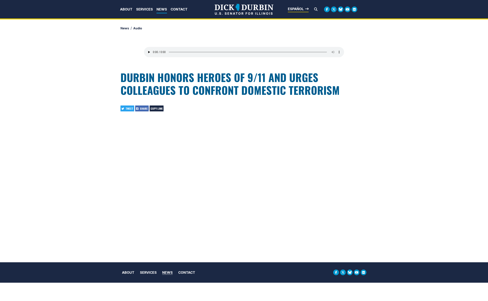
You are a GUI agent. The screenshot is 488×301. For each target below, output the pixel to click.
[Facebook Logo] (327, 9)
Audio (137, 28)
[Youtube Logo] (347, 9)
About (126, 9)
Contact (179, 9)
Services (144, 9)
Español (296, 9)
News (162, 9)
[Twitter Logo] (334, 9)
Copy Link (157, 108)
